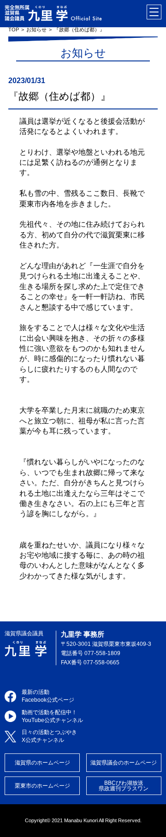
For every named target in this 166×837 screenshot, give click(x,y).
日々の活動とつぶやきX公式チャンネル (49, 736)
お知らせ (36, 29)
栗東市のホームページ (42, 786)
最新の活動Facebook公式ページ (48, 696)
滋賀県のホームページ (42, 762)
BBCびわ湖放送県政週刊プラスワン (123, 786)
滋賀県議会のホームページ (123, 762)
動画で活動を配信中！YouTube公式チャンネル (52, 716)
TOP (13, 29)
